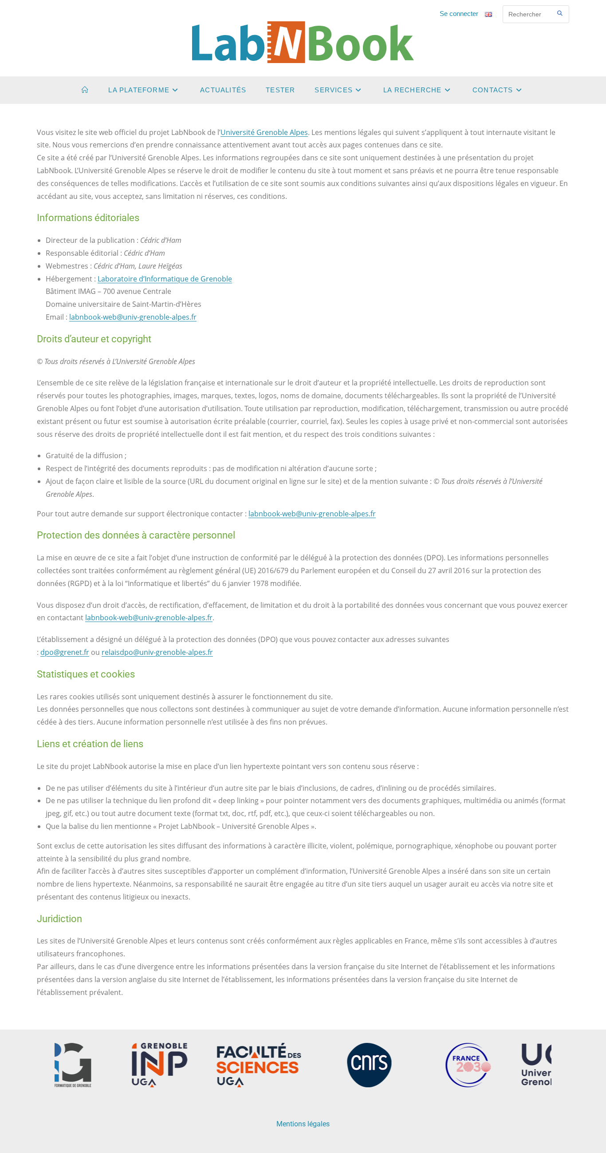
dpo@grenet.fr (64, 652)
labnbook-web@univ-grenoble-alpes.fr (133, 317)
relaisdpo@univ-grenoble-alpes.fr (157, 652)
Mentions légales (303, 1124)
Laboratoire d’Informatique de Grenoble (165, 279)
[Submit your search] (560, 13)
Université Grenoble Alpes (264, 132)
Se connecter (459, 13)
